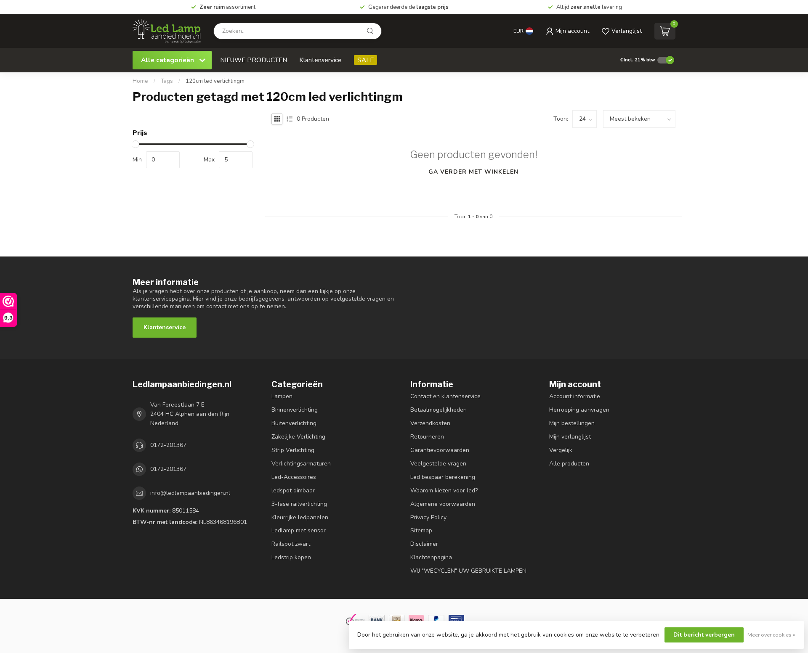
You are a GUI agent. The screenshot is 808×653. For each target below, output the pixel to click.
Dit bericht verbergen (704, 635)
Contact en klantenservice (445, 396)
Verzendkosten (430, 423)
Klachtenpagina (431, 557)
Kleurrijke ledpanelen (299, 517)
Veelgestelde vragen (438, 464)
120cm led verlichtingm (215, 81)
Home (140, 81)
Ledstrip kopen (291, 557)
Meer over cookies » (771, 634)
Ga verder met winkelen (473, 172)
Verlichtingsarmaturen (301, 464)
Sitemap (421, 530)
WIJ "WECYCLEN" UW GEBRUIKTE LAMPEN (468, 571)
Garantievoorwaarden (439, 450)
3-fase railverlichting (299, 504)
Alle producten (569, 464)
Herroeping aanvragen (579, 410)
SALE (365, 60)
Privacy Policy (428, 517)
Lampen (281, 396)
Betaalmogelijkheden (438, 410)
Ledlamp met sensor (298, 530)
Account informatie (574, 396)
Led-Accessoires (293, 477)
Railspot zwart (290, 544)
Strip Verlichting (292, 450)
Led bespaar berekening (442, 477)
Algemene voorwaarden (442, 504)
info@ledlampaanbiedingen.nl (190, 493)
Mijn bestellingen (572, 423)
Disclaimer (424, 544)
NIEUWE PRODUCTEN (253, 60)
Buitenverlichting (293, 423)
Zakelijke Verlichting (298, 437)
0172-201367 (168, 445)
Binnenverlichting (294, 410)
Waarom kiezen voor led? (444, 490)
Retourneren (427, 437)
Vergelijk (560, 450)
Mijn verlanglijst (570, 437)
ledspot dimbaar (293, 490)
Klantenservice (320, 60)
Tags (167, 81)
